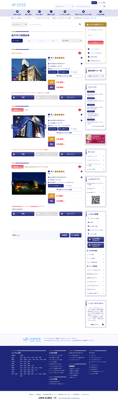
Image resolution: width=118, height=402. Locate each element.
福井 (29, 363)
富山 (25, 363)
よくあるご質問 (91, 169)
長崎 (29, 374)
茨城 (41, 359)
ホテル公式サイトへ (56, 185)
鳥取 (29, 369)
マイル (17, 40)
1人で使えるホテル (92, 281)
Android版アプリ (91, 192)
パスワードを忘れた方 (96, 53)
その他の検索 (100, 14)
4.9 (52, 171)
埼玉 (30, 359)
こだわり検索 (93, 234)
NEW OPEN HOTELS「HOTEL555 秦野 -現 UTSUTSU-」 (93, 114)
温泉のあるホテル (91, 289)
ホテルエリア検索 (94, 218)
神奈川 (25, 359)
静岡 (29, 365)
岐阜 (25, 365)
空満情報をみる (17, 110)
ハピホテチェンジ (94, 365)
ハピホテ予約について (95, 359)
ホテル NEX (16, 53)
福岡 (21, 374)
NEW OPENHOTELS (55, 381)
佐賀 (25, 374)
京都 (29, 367)
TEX (27, 110)
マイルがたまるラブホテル (56, 366)
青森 (21, 357)
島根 (33, 369)
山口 (36, 369)
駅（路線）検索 (94, 226)
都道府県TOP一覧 (95, 71)
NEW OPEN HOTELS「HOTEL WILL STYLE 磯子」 (95, 107)
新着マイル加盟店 (74, 371)
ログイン (95, 42)
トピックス (92, 87)
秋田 (25, 357)
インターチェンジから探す (56, 355)
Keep (53, 40)
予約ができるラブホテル (56, 364)
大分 (36, 374)
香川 (21, 371)
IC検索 (91, 222)
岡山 (21, 369)
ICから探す (39, 14)
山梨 (25, 361)
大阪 (21, 367)
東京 (21, 359)
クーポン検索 (90, 254)
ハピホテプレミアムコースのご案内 (94, 164)
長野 (29, 361)
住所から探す (17, 14)
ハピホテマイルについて (93, 160)
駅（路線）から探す (55, 357)
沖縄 (21, 376)
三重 (33, 365)
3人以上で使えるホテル (93, 285)
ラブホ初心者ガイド (75, 355)
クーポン (41, 40)
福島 (40, 357)
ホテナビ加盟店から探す (56, 368)
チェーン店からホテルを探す (57, 372)
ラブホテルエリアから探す (96, 230)
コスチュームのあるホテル (94, 270)
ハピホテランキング (92, 156)
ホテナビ (53, 72)
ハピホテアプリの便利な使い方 (77, 357)
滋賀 (33, 367)
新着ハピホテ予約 (74, 373)
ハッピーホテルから (95, 303)
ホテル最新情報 (74, 375)
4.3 (52, 58)
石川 (21, 363)
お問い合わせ (85, 394)
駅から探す (28, 14)
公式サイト (65, 72)
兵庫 (25, 367)
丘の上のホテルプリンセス (36, 167)
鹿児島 (44, 374)
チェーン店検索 (91, 258)
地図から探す (51, 14)
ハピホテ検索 (93, 214)
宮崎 (40, 374)
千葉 (34, 359)
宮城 (36, 357)
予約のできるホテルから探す (83, 14)
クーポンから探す (65, 14)
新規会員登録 (93, 57)
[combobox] (88, 6)
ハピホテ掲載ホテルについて (97, 371)
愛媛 (29, 371)
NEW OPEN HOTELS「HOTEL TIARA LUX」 (95, 93)
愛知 (21, 365)
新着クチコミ (73, 377)
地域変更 (64, 235)
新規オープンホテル (75, 368)
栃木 (37, 359)
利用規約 (38, 394)
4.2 (52, 115)
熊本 (33, 374)
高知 (33, 371)
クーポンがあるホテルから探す (57, 370)
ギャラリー (71, 97)
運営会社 (31, 394)
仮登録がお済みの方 (95, 60)
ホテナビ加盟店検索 (92, 262)
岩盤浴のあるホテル (92, 277)
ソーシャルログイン (95, 49)
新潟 (21, 361)
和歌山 (40, 367)
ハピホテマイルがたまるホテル (95, 245)
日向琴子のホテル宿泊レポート (57, 383)
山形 (29, 357)
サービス (91, 152)
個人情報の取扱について (49, 394)
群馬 (45, 359)
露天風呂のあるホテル (92, 274)
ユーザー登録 (101, 2)
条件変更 (76, 235)
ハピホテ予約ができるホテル (96, 239)
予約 (29, 40)
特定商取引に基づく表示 (64, 394)
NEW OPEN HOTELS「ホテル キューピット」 (95, 100)
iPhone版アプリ (91, 188)
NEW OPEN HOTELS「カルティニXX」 (95, 121)
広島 (25, 369)
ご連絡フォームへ (94, 324)
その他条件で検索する (92, 293)
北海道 (21, 355)
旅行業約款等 (76, 394)
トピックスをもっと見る (98, 126)
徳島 (25, 371)
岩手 (33, 357)
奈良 (36, 367)
